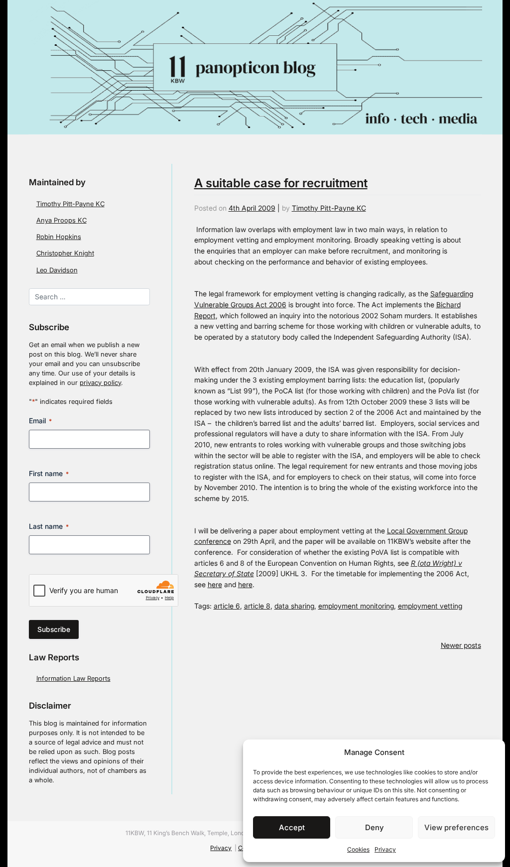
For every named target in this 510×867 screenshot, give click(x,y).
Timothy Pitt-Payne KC (70, 204)
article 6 (227, 606)
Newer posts (461, 645)
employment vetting (430, 606)
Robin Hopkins (58, 237)
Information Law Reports (73, 678)
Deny (374, 827)
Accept (292, 827)
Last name (49, 526)
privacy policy (100, 382)
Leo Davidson (57, 270)
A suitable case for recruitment (281, 183)
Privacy (385, 849)
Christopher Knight (65, 253)
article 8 (257, 606)
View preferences (456, 827)
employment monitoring (356, 606)
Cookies (358, 849)
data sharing (294, 606)
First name (49, 473)
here (215, 584)
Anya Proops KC (61, 220)
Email (40, 420)
